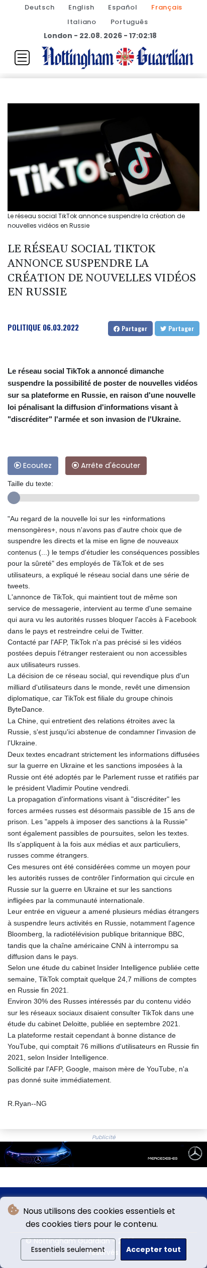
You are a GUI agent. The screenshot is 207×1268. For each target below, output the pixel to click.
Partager (133, 328)
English (81, 7)
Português (129, 22)
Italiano (81, 22)
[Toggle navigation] (22, 58)
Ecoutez (36, 465)
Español (122, 7)
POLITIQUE (24, 327)
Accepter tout (153, 1249)
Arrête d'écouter (109, 465)
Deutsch (39, 7)
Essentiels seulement (68, 1249)
